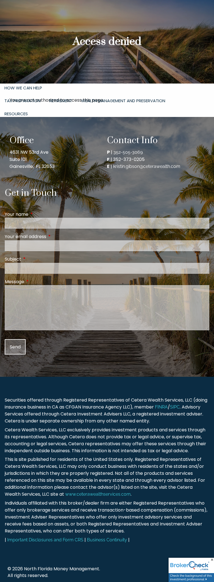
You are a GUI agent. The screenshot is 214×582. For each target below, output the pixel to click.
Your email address (48, 236)
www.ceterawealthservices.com (98, 494)
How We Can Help (23, 88)
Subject (35, 259)
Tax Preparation (22, 101)
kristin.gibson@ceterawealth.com (146, 166)
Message (37, 281)
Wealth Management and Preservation (123, 101)
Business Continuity (107, 539)
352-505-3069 (128, 152)
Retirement (60, 101)
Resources (16, 114)
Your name (39, 214)
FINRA (161, 407)
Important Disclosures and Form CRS (45, 539)
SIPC (175, 407)
